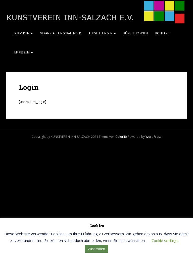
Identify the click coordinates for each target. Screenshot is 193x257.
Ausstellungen (100, 33)
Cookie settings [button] (165, 240)
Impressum (22, 52)
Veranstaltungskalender (60, 33)
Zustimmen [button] (96, 248)
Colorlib (121, 137)
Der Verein (22, 33)
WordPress (153, 137)
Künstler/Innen (135, 33)
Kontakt (162, 33)
